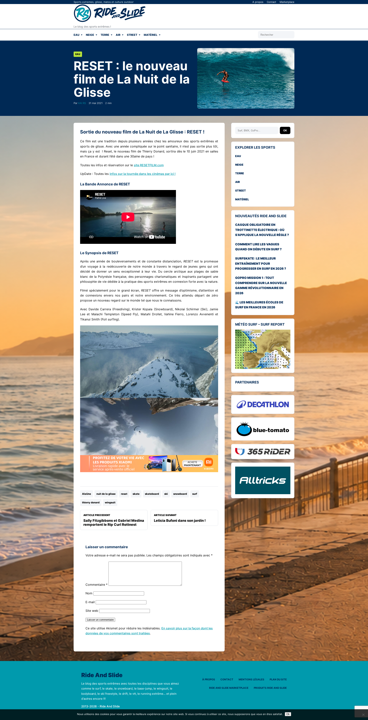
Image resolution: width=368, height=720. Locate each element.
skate (136, 493)
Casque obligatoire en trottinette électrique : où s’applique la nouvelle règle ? (262, 230)
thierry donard (90, 502)
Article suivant (180, 518)
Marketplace (287, 1)
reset (124, 493)
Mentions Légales (251, 679)
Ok (288, 714)
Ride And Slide (101, 675)
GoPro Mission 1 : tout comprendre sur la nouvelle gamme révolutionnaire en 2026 (261, 285)
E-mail (90, 602)
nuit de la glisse (106, 493)
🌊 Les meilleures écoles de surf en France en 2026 (259, 304)
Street (132, 34)
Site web (91, 611)
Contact (271, 1)
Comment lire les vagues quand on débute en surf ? (258, 246)
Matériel (150, 34)
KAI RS (82, 103)
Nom (88, 593)
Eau (76, 34)
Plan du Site (278, 679)
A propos (257, 1)
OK (285, 130)
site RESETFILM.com (149, 165)
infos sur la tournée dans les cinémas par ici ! (143, 174)
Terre (105, 34)
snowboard (180, 493)
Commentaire (96, 584)
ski (166, 493)
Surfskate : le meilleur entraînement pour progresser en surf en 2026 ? (260, 263)
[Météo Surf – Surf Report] (262, 349)
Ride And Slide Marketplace (228, 687)
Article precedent (113, 520)
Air (118, 34)
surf (194, 493)
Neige (90, 34)
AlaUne (86, 493)
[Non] (363, 715)
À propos (208, 679)
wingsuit (110, 502)
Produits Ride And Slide (270, 687)
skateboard (152, 493)
